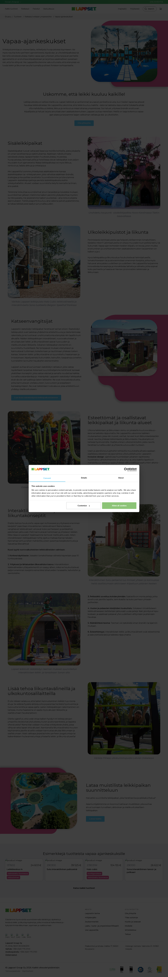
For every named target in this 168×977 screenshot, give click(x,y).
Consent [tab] (47, 478)
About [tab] (121, 478)
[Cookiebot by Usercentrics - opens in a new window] (126, 469)
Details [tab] (84, 478)
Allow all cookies (119, 506)
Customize (82, 506)
